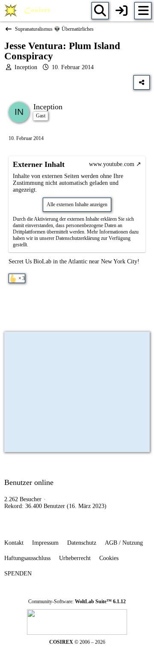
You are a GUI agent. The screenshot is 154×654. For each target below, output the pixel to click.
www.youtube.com (111, 164)
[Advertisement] (77, 306)
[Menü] (142, 10)
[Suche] (100, 10)
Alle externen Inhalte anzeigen (77, 204)
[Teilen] (141, 82)
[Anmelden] (121, 10)
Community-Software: (77, 601)
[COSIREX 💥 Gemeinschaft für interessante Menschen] (29, 10)
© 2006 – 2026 (77, 642)
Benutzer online (28, 482)
